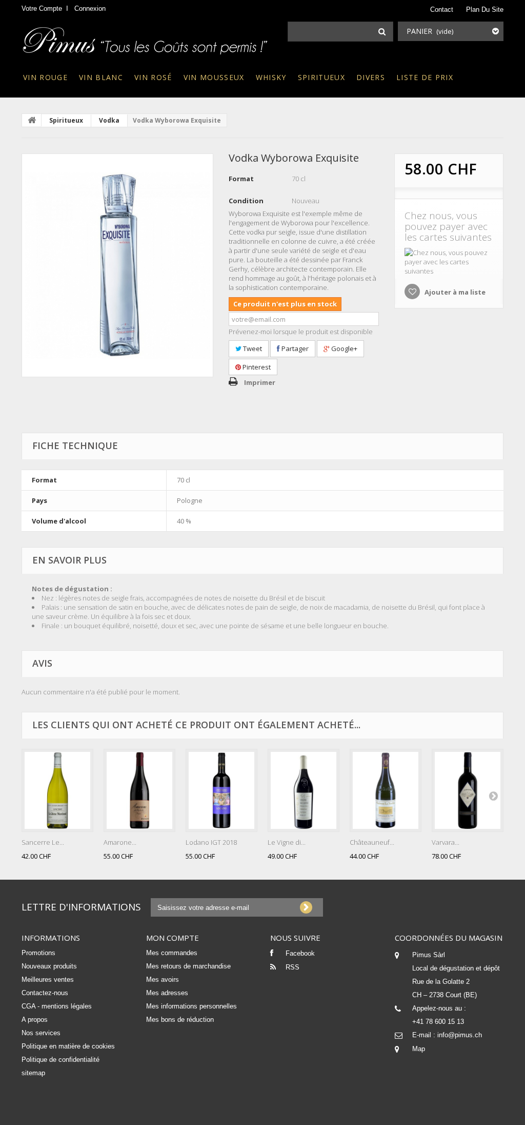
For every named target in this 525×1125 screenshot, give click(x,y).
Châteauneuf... (372, 842)
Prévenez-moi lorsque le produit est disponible (301, 331)
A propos (35, 1019)
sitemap (33, 1073)
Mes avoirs (162, 979)
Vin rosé (153, 77)
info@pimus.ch (459, 1035)
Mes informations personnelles (191, 1006)
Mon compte (172, 938)
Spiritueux (321, 77)
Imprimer (259, 382)
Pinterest (256, 367)
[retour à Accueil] (32, 120)
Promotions (38, 953)
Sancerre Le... (43, 842)
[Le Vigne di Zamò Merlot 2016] (303, 790)
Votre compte (42, 8)
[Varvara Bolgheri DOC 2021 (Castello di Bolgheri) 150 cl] (467, 790)
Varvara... (445, 842)
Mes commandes (171, 953)
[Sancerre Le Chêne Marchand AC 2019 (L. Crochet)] (57, 790)
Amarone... (120, 842)
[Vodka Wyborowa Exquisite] (117, 265)
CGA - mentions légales (57, 1006)
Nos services (41, 1033)
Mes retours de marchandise (188, 966)
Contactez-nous (45, 993)
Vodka (109, 120)
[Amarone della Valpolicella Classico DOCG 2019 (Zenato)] (139, 790)
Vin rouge (45, 77)
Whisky (271, 77)
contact (441, 9)
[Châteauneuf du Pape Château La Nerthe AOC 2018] (385, 790)
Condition (246, 200)
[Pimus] (146, 37)
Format (241, 178)
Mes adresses (167, 993)
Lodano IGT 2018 (211, 842)
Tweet (251, 348)
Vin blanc (101, 77)
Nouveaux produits (49, 966)
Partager (294, 348)
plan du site (484, 9)
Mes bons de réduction (180, 1019)
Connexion (90, 8)
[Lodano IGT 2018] (221, 790)
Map (418, 1049)
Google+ (343, 348)
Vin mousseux (214, 77)
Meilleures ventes (48, 979)
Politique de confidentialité (60, 1059)
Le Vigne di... (287, 842)
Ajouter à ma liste (454, 292)
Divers (370, 77)
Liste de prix (424, 77)
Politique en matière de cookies (68, 1046)
